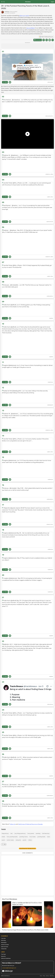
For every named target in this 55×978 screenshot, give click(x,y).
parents (24, 840)
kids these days (45, 833)
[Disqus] (27, 876)
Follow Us (12, 824)
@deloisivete (51, 382)
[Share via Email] (52, 40)
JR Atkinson (6, 11)
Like (5, 844)
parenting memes (23, 836)
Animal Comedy (5, 944)
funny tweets (33, 836)
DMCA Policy (52, 975)
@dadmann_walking (49, 174)
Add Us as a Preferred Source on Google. (30, 824)
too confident (30, 28)
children (30, 840)
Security (47, 975)
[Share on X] (46, 40)
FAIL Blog (3, 940)
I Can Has (3, 938)
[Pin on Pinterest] (10, 82)
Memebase (28, 1)
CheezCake (3, 948)
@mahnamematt (50, 221)
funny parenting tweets (12, 836)
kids (11, 833)
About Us (3, 956)
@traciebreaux (50, 704)
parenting (38, 833)
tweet (48, 836)
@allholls (51, 318)
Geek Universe (4, 946)
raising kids (18, 840)
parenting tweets (41, 836)
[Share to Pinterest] (49, 40)
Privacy (44, 975)
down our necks (24, 15)
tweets (3, 836)
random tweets (10, 840)
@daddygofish (50, 404)
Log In (52, 1)
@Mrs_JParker (50, 196)
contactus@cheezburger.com (9, 968)
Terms (41, 975)
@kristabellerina (50, 296)
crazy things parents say (20, 833)
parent (3, 840)
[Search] (4, 2)
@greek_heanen (50, 524)
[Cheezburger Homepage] (27, 971)
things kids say (5, 833)
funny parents (31, 833)
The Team (3, 954)
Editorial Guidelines (6, 958)
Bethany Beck (50, 82)
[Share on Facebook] (43, 40)
